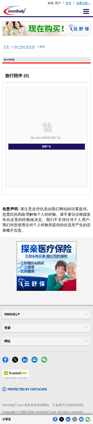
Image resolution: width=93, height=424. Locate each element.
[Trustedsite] (15, 379)
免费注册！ (83, 3)
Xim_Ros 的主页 (24, 46)
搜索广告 (46, 146)
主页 (6, 46)
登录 (68, 3)
